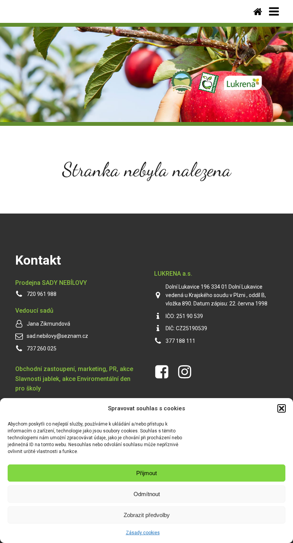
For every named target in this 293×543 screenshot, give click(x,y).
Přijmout (146, 473)
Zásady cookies (143, 532)
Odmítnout (147, 494)
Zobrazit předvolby (147, 515)
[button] (281, 408)
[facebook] (161, 371)
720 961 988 (41, 294)
